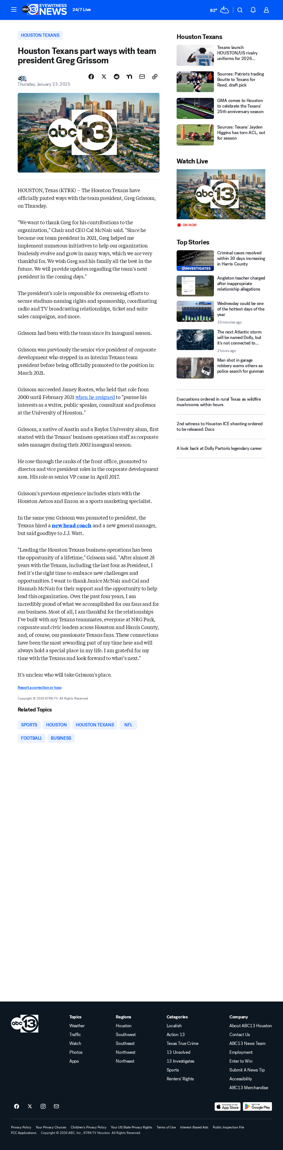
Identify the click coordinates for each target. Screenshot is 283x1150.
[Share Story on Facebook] (91, 76)
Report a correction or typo (39, 687)
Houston (124, 1026)
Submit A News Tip (247, 1070)
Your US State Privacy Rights (131, 1127)
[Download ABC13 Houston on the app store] (227, 1106)
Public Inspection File (228, 1127)
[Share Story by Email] (142, 76)
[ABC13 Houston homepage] (44, 10)
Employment (241, 1052)
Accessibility (240, 1079)
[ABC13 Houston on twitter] (29, 1106)
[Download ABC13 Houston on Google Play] (257, 1106)
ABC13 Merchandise (248, 1088)
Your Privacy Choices (51, 1127)
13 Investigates (180, 1061)
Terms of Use (166, 1127)
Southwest (125, 1034)
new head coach (71, 525)
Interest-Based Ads (194, 1127)
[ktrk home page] (24, 1023)
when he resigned (95, 396)
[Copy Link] (154, 76)
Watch (75, 1043)
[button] (14, 9)
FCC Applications (23, 1133)
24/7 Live (81, 9)
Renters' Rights (180, 1079)
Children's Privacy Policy (88, 1127)
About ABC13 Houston (250, 1026)
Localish (174, 1026)
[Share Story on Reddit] (116, 76)
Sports (173, 1070)
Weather (77, 1026)
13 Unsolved (178, 1052)
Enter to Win (240, 1061)
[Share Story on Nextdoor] (129, 76)
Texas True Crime (182, 1043)
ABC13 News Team (247, 1043)
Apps (74, 1061)
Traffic (75, 1034)
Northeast (125, 1061)
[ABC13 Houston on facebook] (16, 1106)
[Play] (221, 194)
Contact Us (239, 1034)
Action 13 (176, 1034)
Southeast (125, 1043)
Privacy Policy (21, 1127)
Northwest (125, 1052)
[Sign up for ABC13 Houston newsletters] (56, 1106)
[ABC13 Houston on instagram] (43, 1106)
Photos (75, 1052)
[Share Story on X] (104, 76)
